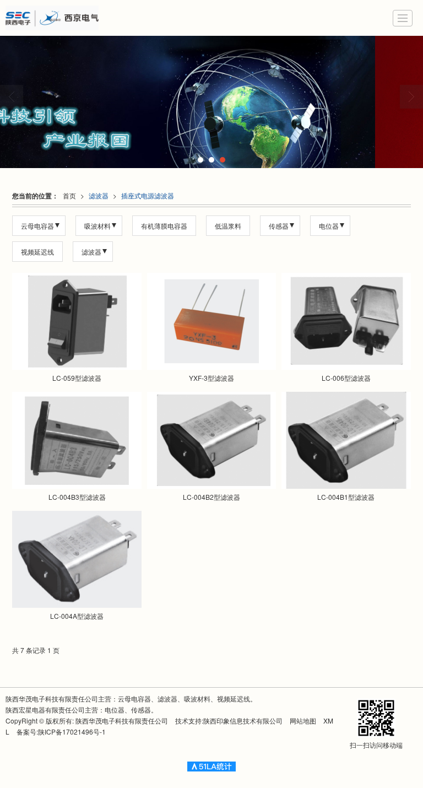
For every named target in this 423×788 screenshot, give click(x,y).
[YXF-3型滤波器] (211, 321)
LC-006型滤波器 (346, 377)
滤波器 (99, 195)
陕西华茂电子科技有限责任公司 (121, 720)
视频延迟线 (37, 251)
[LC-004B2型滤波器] (211, 440)
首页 (69, 195)
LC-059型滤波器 (76, 377)
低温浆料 (228, 225)
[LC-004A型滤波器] (76, 559)
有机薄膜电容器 (164, 225)
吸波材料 (97, 225)
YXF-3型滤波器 (211, 377)
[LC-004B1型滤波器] (345, 440)
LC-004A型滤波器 (77, 615)
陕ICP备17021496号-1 (72, 731)
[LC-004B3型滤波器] (76, 440)
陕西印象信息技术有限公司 (243, 720)
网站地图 (303, 720)
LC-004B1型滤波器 (346, 496)
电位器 (329, 225)
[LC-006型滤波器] (345, 321)
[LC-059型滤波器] (76, 321)
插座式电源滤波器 (147, 195)
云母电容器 (37, 225)
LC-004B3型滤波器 (77, 496)
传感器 (279, 225)
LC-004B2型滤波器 (211, 496)
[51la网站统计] (211, 765)
